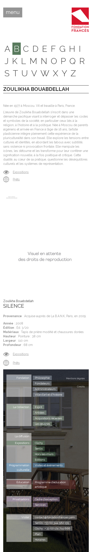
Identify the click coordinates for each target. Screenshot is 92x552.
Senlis (39, 448)
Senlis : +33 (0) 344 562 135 (52, 522)
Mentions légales (75, 378)
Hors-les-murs (44, 454)
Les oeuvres (42, 423)
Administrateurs (45, 389)
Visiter (25, 517)
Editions (40, 459)
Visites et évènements (48, 465)
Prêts (16, 179)
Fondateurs (42, 383)
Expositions (21, 172)
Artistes (39, 412)
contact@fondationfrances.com (55, 517)
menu (13, 12)
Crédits (81, 386)
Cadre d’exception (46, 499)
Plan (38, 534)
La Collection (21, 407)
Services (40, 504)
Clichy (39, 443)
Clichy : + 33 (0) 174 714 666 (52, 528)
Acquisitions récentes (48, 418)
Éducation (22, 482)
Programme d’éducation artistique (50, 484)
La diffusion (22, 436)
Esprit (38, 407)
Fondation (22, 377)
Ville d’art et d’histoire (48, 394)
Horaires (40, 539)
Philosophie (42, 377)
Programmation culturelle (19, 467)
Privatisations (21, 499)
